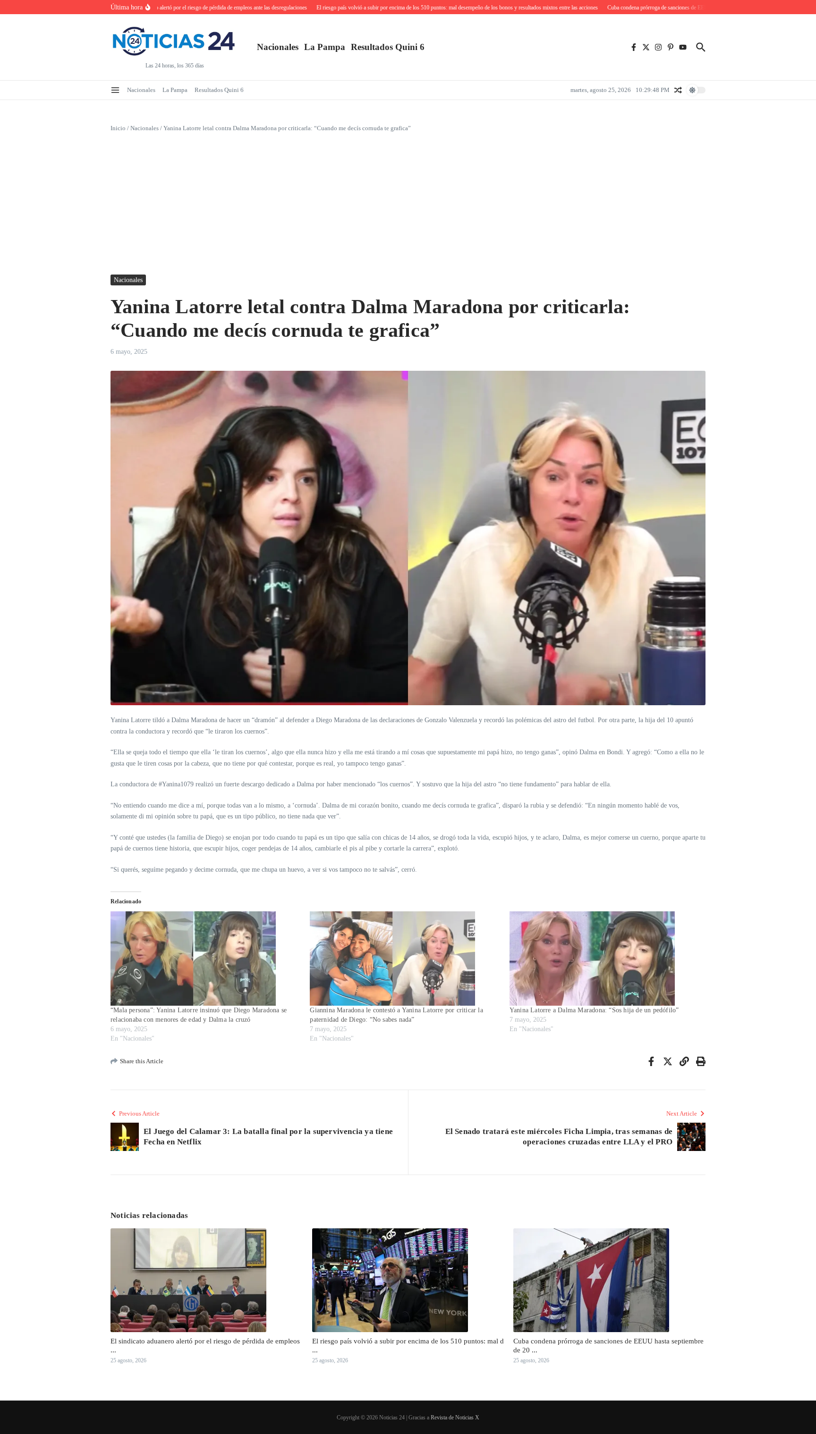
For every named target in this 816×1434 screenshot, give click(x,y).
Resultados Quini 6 (388, 47)
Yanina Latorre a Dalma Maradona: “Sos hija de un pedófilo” (594, 1010)
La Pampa (324, 47)
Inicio (118, 128)
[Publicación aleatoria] (678, 90)
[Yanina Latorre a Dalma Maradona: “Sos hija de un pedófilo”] (604, 958)
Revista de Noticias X (455, 1417)
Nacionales (277, 47)
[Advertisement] (408, 204)
